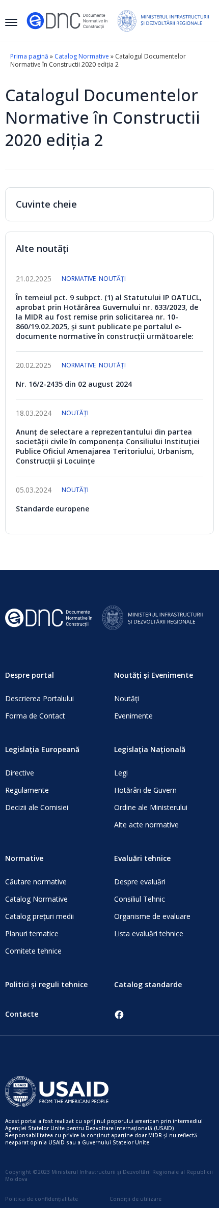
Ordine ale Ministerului (150, 807)
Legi (121, 773)
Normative (79, 278)
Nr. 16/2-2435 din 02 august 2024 (74, 384)
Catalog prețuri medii (39, 916)
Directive (19, 773)
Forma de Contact (35, 716)
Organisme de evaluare (152, 916)
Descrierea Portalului (39, 698)
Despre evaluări (140, 881)
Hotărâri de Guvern (145, 790)
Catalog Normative (81, 56)
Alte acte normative (146, 824)
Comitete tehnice (33, 951)
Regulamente (27, 790)
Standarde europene (52, 508)
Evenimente (133, 716)
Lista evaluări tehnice (148, 933)
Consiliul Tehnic (139, 899)
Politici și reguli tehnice (46, 984)
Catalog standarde (148, 984)
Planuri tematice (32, 933)
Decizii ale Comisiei (36, 807)
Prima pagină (29, 56)
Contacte (21, 1014)
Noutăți (112, 278)
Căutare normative (36, 881)
